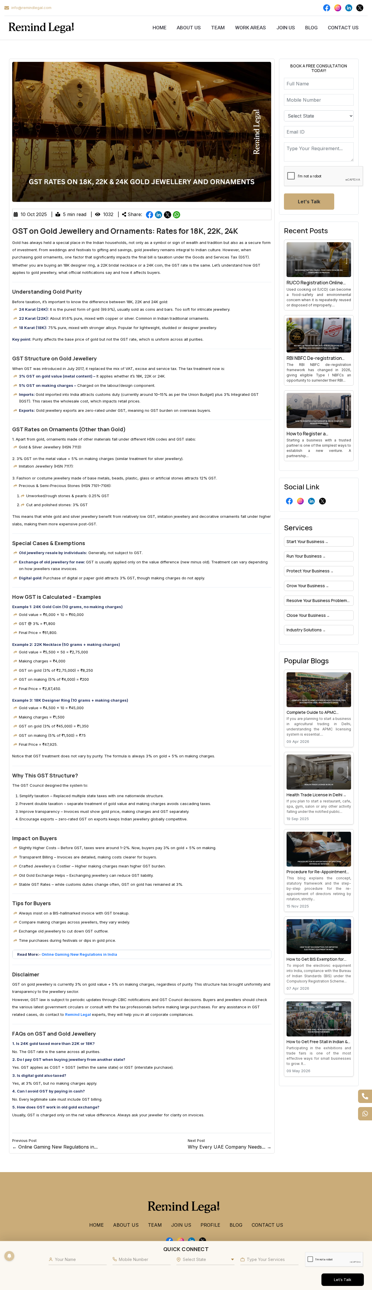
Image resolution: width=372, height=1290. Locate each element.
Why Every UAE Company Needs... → (229, 1144)
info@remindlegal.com (31, 8)
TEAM (218, 27)
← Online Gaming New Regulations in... (55, 1144)
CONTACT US (343, 27)
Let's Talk (309, 201)
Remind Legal (78, 1014)
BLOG (311, 27)
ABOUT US (189, 27)
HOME (160, 27)
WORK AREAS (250, 27)
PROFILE (210, 1225)
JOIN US (285, 27)
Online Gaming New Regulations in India (79, 954)
